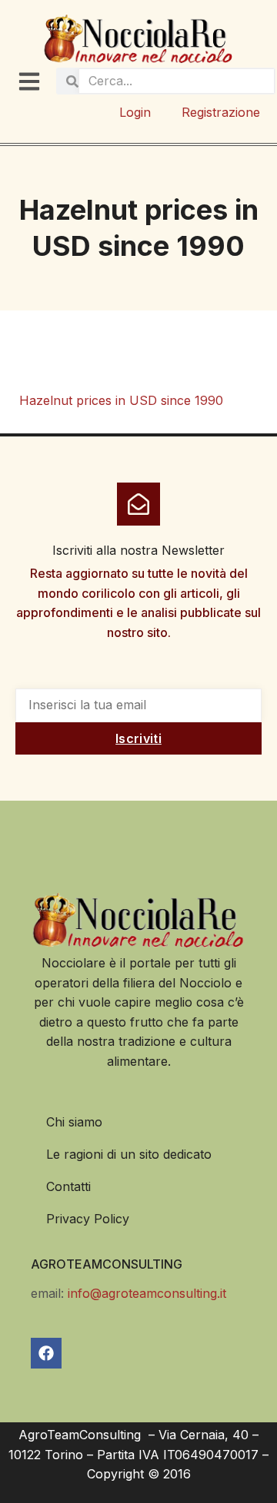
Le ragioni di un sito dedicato (129, 1154)
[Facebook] (46, 1353)
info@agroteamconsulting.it (147, 1293)
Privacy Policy (87, 1218)
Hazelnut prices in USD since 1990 (121, 400)
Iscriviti (138, 738)
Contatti (68, 1186)
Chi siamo (74, 1122)
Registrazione (221, 112)
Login (135, 112)
